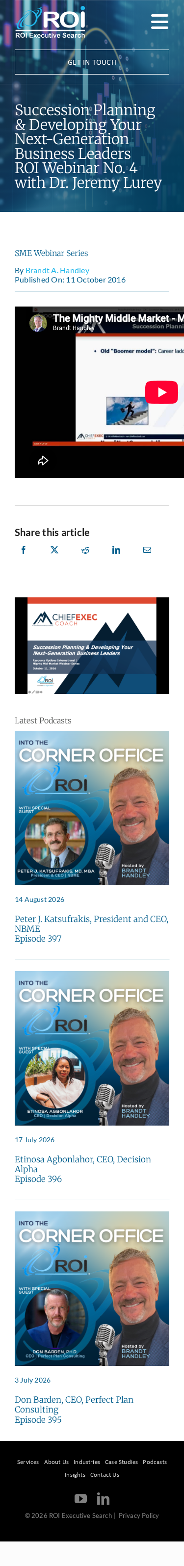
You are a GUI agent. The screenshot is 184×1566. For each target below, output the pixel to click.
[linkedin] (103, 1498)
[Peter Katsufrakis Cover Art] (92, 734)
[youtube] (81, 1498)
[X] (54, 560)
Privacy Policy (139, 1515)
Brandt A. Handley (57, 270)
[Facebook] (23, 560)
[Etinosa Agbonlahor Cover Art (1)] (92, 974)
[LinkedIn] (116, 560)
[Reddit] (85, 560)
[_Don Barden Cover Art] (92, 1215)
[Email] (147, 560)
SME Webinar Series (51, 253)
